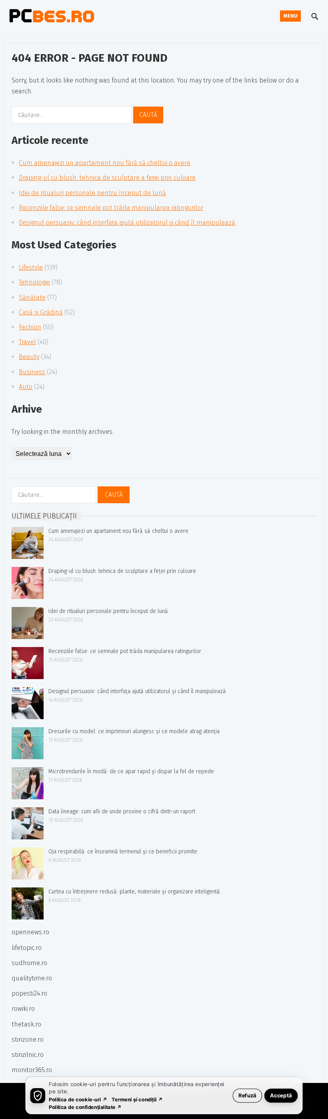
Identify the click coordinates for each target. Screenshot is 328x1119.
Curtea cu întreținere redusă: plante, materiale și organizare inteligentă (134, 891)
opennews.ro (30, 932)
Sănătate (32, 297)
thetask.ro (26, 1024)
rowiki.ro (23, 1008)
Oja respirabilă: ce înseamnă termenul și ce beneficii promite (122, 851)
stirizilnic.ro (28, 1055)
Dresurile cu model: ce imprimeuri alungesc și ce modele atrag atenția (134, 731)
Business (32, 372)
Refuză (247, 1095)
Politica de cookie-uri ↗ (78, 1099)
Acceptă (281, 1095)
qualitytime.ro (32, 978)
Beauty (29, 357)
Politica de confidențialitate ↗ (85, 1107)
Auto (25, 387)
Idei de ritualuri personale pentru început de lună (92, 193)
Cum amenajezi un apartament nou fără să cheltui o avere (104, 163)
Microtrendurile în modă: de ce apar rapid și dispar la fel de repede (131, 771)
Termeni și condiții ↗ (137, 1099)
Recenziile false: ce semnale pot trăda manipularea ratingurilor (111, 208)
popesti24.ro (29, 993)
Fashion (30, 327)
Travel (27, 342)
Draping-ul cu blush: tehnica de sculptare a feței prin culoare (107, 177)
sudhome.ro (29, 963)
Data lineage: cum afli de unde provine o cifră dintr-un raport (121, 811)
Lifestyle (31, 267)
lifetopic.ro (27, 948)
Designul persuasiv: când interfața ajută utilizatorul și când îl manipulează (127, 222)
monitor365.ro (32, 1070)
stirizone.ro (28, 1039)
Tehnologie (34, 282)
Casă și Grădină (41, 312)
